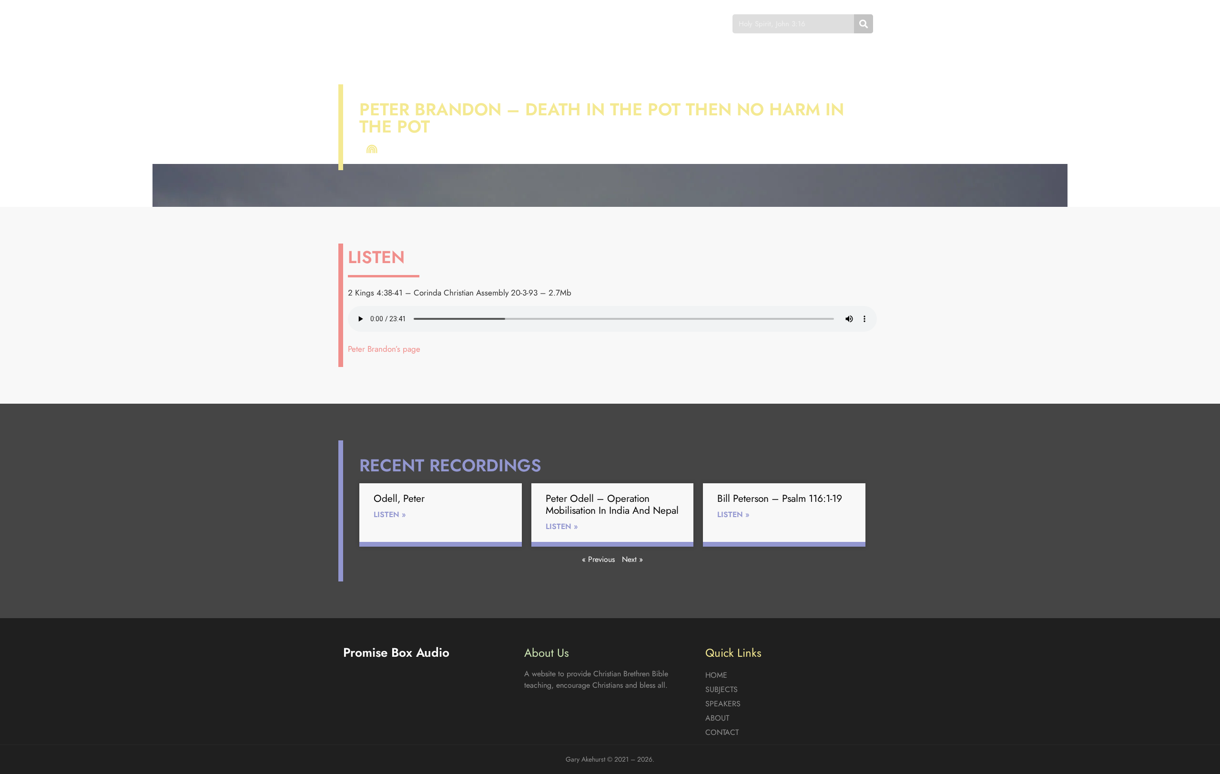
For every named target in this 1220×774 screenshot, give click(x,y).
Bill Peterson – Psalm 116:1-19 (779, 498)
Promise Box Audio (377, 23)
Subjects (522, 23)
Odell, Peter (399, 498)
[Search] (863, 23)
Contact (679, 23)
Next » (632, 559)
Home (473, 23)
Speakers (578, 23)
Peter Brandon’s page (384, 349)
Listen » (390, 514)
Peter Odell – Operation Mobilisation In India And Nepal (612, 504)
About (629, 23)
